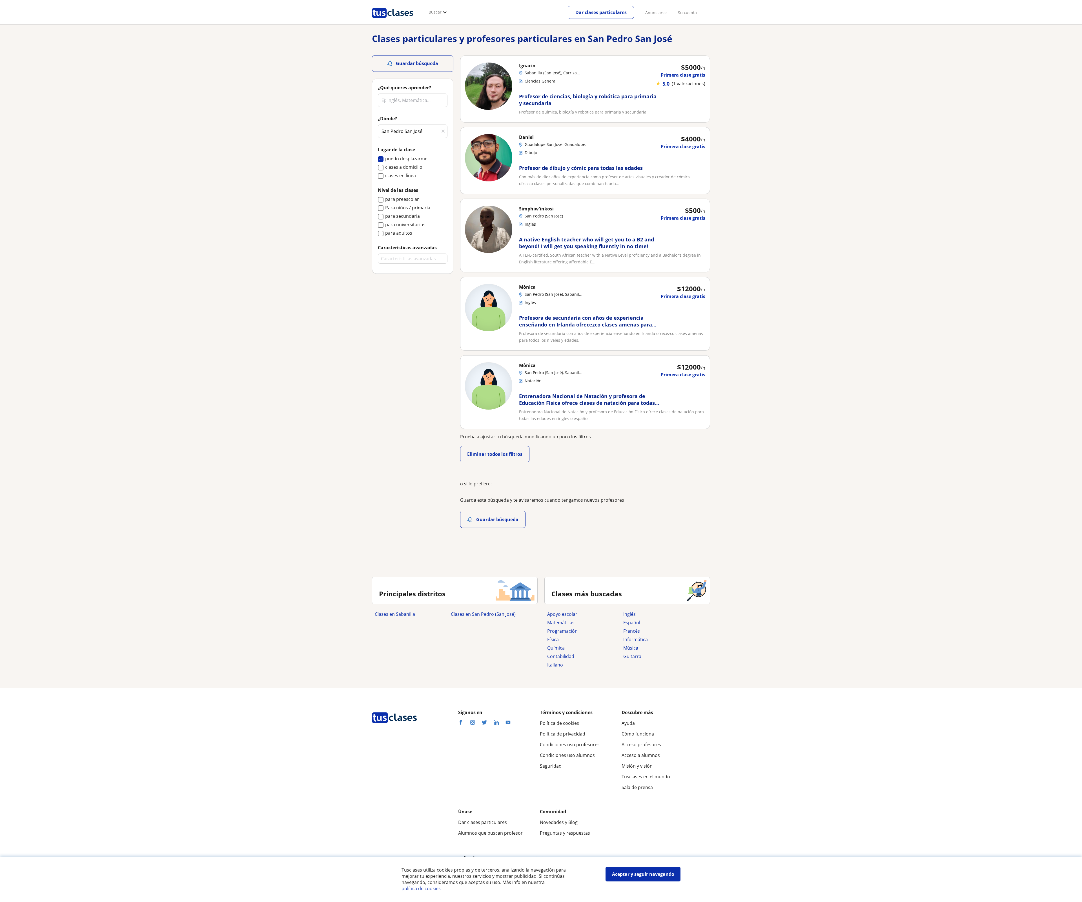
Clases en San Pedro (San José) (483, 614)
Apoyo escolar (562, 614)
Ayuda (628, 723)
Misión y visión (637, 766)
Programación (562, 631)
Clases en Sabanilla (395, 614)
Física (553, 639)
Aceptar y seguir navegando (643, 874)
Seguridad (551, 766)
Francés (631, 631)
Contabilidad (560, 656)
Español (631, 622)
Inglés (629, 614)
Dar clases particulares (601, 12)
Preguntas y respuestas (565, 833)
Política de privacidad (562, 734)
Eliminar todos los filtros (494, 454)
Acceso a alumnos (641, 755)
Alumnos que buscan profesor (490, 833)
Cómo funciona (638, 734)
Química (556, 648)
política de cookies (421, 888)
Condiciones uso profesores (570, 744)
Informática (635, 639)
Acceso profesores (641, 744)
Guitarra (632, 656)
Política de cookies (559, 723)
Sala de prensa (637, 787)
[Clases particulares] (392, 20)
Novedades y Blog (559, 822)
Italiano (555, 665)
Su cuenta (687, 12)
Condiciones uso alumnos (567, 755)
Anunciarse (656, 12)
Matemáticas (561, 622)
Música (630, 648)
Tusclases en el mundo (646, 777)
